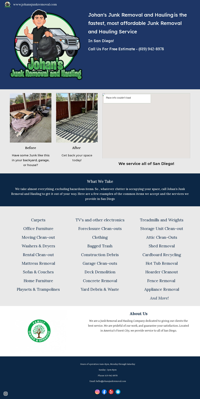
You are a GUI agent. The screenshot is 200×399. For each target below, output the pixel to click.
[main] (138, 32)
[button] (5, 393)
